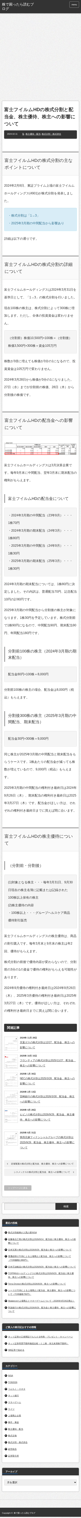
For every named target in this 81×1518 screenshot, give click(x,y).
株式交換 (12, 1435)
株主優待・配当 (33, 134)
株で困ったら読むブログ (18, 6)
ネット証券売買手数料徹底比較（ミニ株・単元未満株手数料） (38, 1343)
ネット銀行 (13, 1395)
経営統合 (12, 1449)
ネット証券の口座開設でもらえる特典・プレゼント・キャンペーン (40, 1337)
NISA (10, 1375)
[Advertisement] (40, 58)
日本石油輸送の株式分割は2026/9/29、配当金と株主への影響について (42, 1267)
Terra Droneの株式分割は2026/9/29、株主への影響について (37, 1284)
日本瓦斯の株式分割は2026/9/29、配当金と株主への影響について (40, 1250)
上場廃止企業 (14, 1415)
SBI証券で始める (16, 1350)
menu (74, 4)
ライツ (11, 1409)
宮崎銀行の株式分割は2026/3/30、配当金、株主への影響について (47, 1099)
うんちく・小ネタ (16, 1389)
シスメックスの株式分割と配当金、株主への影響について (42, 1172)
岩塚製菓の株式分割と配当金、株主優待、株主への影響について (42, 1164)
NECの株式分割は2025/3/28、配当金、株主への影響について (47, 1081)
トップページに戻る (18, 1188)
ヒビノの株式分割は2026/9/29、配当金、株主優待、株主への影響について (47, 1117)
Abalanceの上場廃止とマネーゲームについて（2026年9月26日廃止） (41, 1301)
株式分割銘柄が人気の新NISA (22, 1232)
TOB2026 (12, 1382)
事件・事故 (13, 1422)
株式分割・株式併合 (51, 134)
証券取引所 (13, 1456)
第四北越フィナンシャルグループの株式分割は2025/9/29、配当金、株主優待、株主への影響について (47, 1142)
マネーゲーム (14, 1402)
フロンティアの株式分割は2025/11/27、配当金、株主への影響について (48, 1063)
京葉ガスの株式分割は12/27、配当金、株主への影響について (47, 1045)
